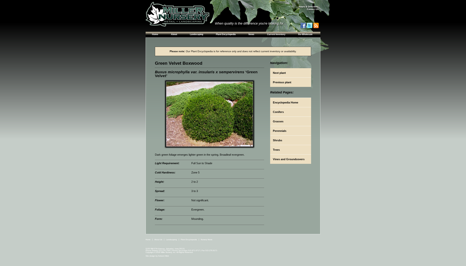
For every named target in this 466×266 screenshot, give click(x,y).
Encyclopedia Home (285, 102)
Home (155, 34)
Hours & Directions (309, 6)
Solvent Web (163, 256)
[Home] (177, 14)
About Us (158, 240)
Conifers (278, 111)
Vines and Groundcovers (289, 159)
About (174, 34)
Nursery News (206, 240)
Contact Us (313, 9)
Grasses (278, 121)
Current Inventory (276, 34)
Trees (276, 149)
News (251, 34)
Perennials (279, 130)
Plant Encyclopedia (226, 34)
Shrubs (277, 140)
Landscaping (196, 34)
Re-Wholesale (305, 34)
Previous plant (282, 82)
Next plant (279, 72)
